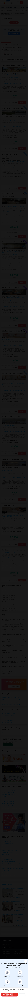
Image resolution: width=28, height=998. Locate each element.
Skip (22, 994)
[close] (25, 961)
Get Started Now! (8, 995)
